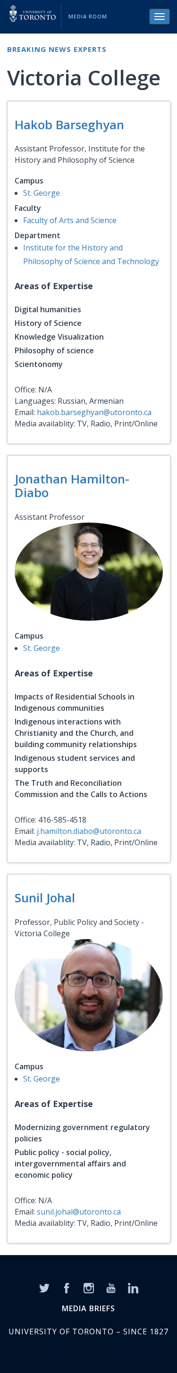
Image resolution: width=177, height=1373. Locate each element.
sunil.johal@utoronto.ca (79, 1212)
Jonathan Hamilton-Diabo (72, 485)
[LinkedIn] (133, 1287)
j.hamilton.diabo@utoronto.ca (89, 831)
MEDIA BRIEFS (88, 1308)
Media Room (87, 16)
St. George (41, 193)
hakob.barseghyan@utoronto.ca (94, 412)
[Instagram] (88, 1287)
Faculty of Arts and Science (70, 220)
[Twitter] (44, 1287)
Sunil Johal (45, 897)
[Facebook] (66, 1287)
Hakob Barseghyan (69, 124)
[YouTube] (111, 1287)
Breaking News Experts (57, 49)
